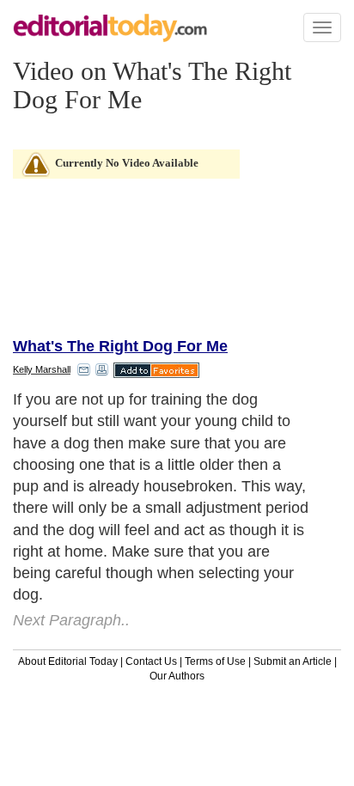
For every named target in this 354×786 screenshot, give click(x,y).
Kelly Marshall (41, 369)
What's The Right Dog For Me (120, 346)
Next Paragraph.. (71, 620)
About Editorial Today (68, 661)
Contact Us (151, 661)
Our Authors (177, 676)
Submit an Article (292, 661)
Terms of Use (215, 661)
